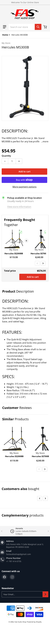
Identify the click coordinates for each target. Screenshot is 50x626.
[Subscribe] (45, 594)
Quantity (6, 155)
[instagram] (12, 577)
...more (44, 141)
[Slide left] (37, 263)
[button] (5, 27)
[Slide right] (43, 263)
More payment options (24, 186)
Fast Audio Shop (20, 622)
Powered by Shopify (34, 622)
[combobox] (25, 27)
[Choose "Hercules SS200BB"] (20, 232)
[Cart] (45, 27)
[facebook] (4, 577)
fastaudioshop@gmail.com (18, 554)
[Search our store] (38, 27)
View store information (19, 206)
